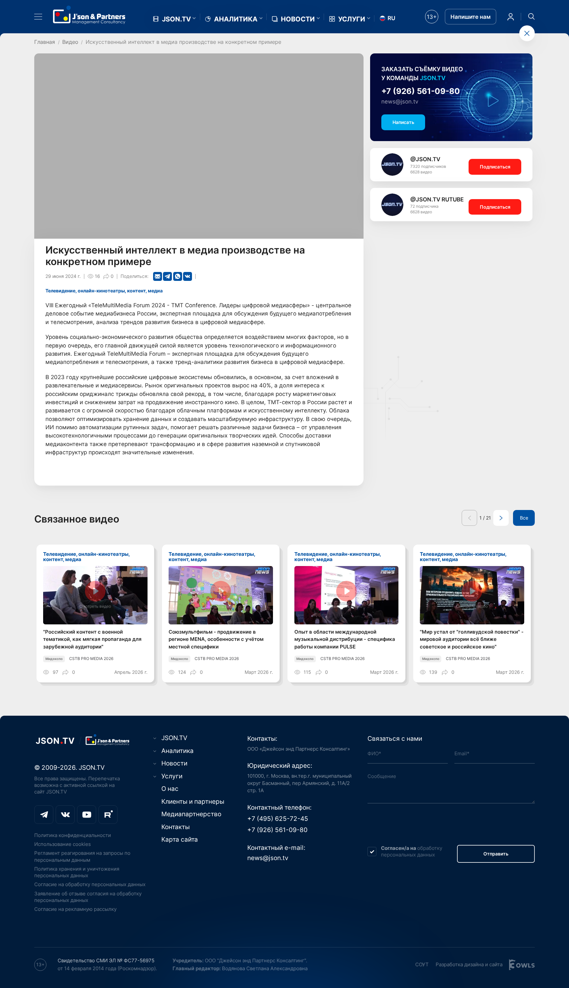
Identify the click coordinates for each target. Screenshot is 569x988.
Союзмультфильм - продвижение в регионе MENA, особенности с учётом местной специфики (216, 639)
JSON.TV (176, 19)
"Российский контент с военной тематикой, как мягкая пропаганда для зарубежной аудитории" (92, 639)
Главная (44, 42)
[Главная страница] (89, 15)
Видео (70, 42)
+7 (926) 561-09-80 (420, 91)
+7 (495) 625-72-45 (277, 818)
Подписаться (495, 166)
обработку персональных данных (411, 851)
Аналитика (235, 19)
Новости (298, 19)
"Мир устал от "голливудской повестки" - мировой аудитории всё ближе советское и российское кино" (472, 639)
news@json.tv (399, 101)
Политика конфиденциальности (72, 835)
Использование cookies (62, 844)
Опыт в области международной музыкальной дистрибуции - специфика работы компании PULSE (344, 639)
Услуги (351, 19)
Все (524, 518)
